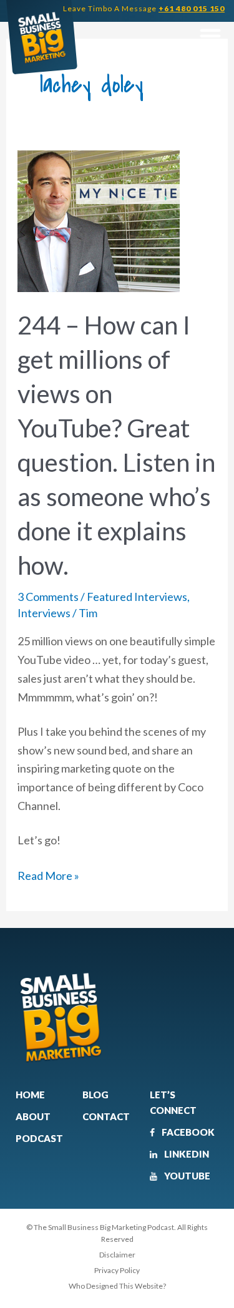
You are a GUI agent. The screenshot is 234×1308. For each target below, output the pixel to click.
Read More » (48, 874)
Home (30, 1094)
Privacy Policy (117, 1270)
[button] (210, 36)
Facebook (187, 1132)
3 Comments (48, 596)
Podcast (39, 1138)
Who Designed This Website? (117, 1286)
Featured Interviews (137, 596)
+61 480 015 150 (191, 8)
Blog (95, 1094)
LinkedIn (185, 1153)
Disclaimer (117, 1254)
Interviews (44, 613)
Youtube (186, 1175)
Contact (106, 1116)
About (33, 1116)
